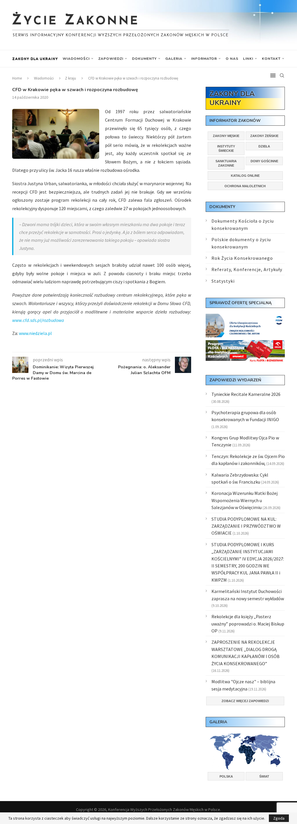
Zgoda (279, 818)
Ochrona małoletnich (245, 186)
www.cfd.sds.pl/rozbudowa (38, 320)
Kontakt (271, 58)
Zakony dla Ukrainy (35, 58)
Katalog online (245, 175)
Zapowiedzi (110, 58)
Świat (264, 776)
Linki (248, 58)
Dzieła (264, 146)
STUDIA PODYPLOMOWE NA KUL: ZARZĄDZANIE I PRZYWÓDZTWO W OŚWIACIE (246, 526)
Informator (204, 58)
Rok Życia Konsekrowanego (242, 258)
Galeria (173, 58)
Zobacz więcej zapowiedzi (245, 701)
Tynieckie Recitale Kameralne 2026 (245, 394)
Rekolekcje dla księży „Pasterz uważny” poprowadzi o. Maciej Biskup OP (247, 624)
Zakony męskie (226, 136)
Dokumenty (144, 58)
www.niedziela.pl (35, 333)
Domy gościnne (264, 161)
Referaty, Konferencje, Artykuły (246, 269)
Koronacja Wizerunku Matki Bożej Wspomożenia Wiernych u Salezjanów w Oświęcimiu (244, 500)
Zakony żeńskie (264, 136)
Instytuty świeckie (226, 148)
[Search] (282, 75)
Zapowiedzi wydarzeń (235, 380)
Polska (226, 776)
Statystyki (223, 281)
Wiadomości (76, 58)
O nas (232, 58)
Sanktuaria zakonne (226, 163)
